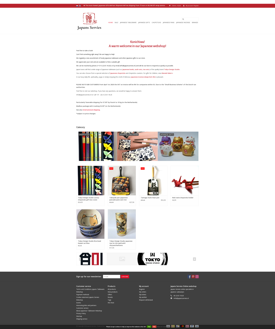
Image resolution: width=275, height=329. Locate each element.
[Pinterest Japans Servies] (193, 276)
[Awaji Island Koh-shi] (91, 259)
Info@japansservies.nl (181, 298)
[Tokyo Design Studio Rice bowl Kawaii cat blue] (90, 224)
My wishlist (143, 297)
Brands (195, 22)
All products (112, 289)
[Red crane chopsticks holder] (185, 180)
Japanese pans (168, 22)
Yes (149, 327)
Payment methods (82, 295)
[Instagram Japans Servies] (197, 276)
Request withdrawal (146, 300)
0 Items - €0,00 (176, 6)
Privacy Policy (81, 313)
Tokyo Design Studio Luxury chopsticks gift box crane (88, 199)
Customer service (82, 308)
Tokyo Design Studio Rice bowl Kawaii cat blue (89, 242)
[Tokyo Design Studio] (152, 259)
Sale (116, 22)
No (154, 327)
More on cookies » (163, 327)
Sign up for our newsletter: (88, 276)
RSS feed (111, 303)
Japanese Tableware (128, 22)
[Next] (194, 259)
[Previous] (80, 259)
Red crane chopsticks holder (182, 198)
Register (142, 289)
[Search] (183, 19)
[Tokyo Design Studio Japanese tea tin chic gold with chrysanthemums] (122, 224)
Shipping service (81, 319)
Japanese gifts (144, 22)
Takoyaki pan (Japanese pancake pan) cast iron (118, 199)
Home (110, 22)
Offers (110, 295)
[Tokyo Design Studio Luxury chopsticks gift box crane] (90, 180)
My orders (142, 292)
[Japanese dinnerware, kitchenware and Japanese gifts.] (89, 21)
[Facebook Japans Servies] (189, 276)
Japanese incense (183, 22)
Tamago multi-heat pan (150, 198)
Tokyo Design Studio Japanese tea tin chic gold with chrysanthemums (120, 243)
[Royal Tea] (122, 259)
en (80, 6)
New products (113, 292)
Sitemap (79, 316)
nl (77, 6)
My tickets (142, 295)
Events (78, 303)
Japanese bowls (128, 69)
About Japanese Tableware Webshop (89, 311)
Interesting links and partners (86, 305)
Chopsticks (156, 22)
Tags (109, 300)
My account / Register (192, 6)
